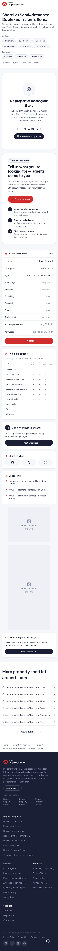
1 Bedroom (9, 41)
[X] (12, 943)
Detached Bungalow (14, 384)
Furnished (21, 57)
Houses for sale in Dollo (14, 850)
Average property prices (14, 882)
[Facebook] (5, 943)
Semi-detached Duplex (15, 379)
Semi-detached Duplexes (14, 748)
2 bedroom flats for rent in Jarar (17, 835)
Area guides (8, 897)
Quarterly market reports (15, 887)
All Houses (10, 414)
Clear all (49, 253)
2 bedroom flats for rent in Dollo (18, 855)
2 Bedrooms (24, 41)
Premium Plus (39, 878)
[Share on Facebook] (12, 462)
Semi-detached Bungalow (16, 389)
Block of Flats (11, 404)
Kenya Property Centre (23, 802)
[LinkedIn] (18, 943)
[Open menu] (53, 4)
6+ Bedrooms (42, 46)
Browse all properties (30, 136)
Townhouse (10, 369)
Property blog (9, 892)
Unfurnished (36, 57)
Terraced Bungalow (14, 394)
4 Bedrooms (9, 46)
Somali (32, 748)
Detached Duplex (12, 374)
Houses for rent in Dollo (14, 840)
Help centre (8, 915)
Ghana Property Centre (39, 802)
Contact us (8, 920)
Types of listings (40, 873)
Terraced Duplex (12, 399)
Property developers (13, 873)
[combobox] (35, 261)
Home (5, 745)
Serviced (8, 57)
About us (7, 910)
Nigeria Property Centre (7, 802)
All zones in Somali (31, 63)
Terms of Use (23, 937)
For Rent (15, 745)
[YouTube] (24, 943)
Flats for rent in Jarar (12, 826)
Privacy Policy (9, 937)
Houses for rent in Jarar (13, 821)
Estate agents (9, 868)
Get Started (27, 651)
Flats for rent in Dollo (12, 845)
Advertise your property (44, 868)
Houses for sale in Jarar (13, 831)
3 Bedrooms (39, 41)
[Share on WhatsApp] (45, 462)
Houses (37, 745)
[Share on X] (29, 462)
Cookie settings (38, 937)
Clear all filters (31, 129)
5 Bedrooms (25, 46)
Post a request (22, 199)
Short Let (26, 745)
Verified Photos (40, 882)
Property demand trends (14, 878)
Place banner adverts (42, 887)
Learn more (11, 788)
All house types (11, 63)
